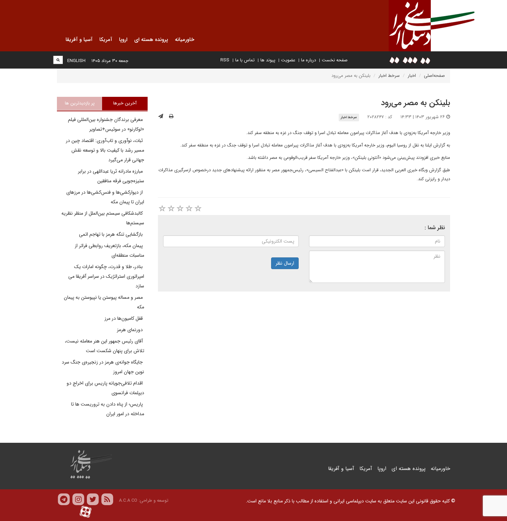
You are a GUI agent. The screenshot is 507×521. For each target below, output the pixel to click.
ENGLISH (76, 60)
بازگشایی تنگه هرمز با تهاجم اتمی (111, 234)
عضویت (288, 60)
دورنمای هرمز (130, 330)
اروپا (381, 468)
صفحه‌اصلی (434, 75)
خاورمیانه (440, 468)
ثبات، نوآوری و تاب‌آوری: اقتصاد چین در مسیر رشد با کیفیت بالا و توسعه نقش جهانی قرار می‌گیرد (105, 150)
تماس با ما (245, 60)
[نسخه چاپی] (171, 116)
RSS (224, 60)
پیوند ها (267, 60)
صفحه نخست (335, 60)
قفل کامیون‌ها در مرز (124, 318)
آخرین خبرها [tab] (125, 103)
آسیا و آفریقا (341, 468)
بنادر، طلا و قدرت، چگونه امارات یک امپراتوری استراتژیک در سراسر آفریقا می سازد (106, 276)
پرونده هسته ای (408, 468)
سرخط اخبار (389, 75)
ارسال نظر (285, 263)
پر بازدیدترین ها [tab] (80, 103)
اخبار (412, 75)
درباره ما (308, 60)
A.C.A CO (128, 500)
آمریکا (365, 468)
